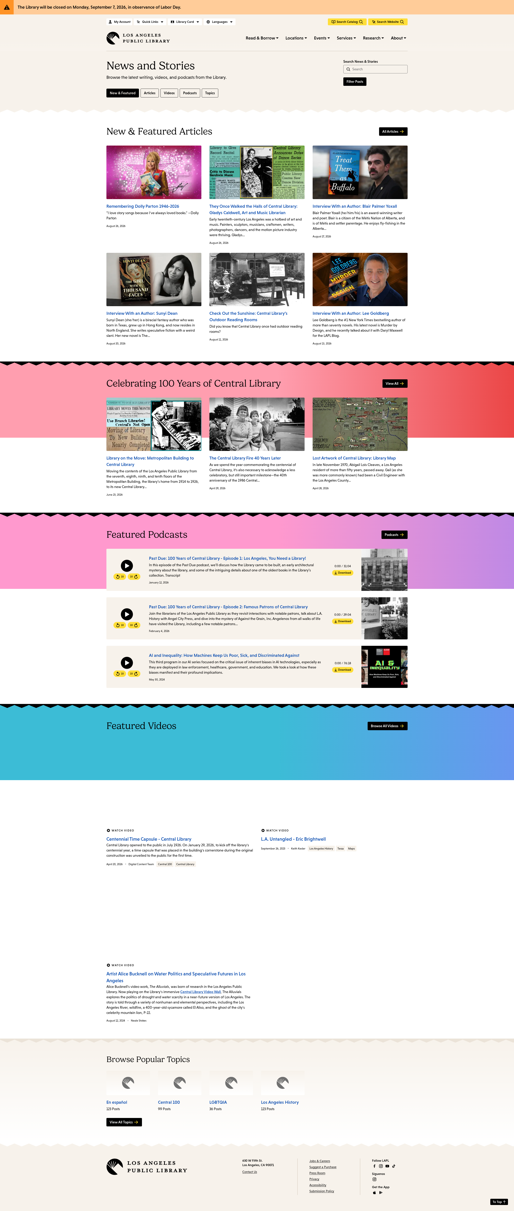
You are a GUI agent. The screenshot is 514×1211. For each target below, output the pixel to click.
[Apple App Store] (374, 1192)
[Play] (127, 566)
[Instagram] (380, 1166)
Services (345, 38)
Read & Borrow (260, 38)
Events (320, 38)
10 (122, 576)
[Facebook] (374, 1166)
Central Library (185, 864)
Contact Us (249, 1172)
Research (371, 38)
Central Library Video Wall (200, 992)
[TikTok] (393, 1166)
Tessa (341, 848)
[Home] (138, 38)
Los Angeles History (321, 848)
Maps (351, 848)
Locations (295, 38)
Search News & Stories (360, 62)
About (397, 38)
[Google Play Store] (380, 1192)
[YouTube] (387, 1166)
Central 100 (165, 864)
